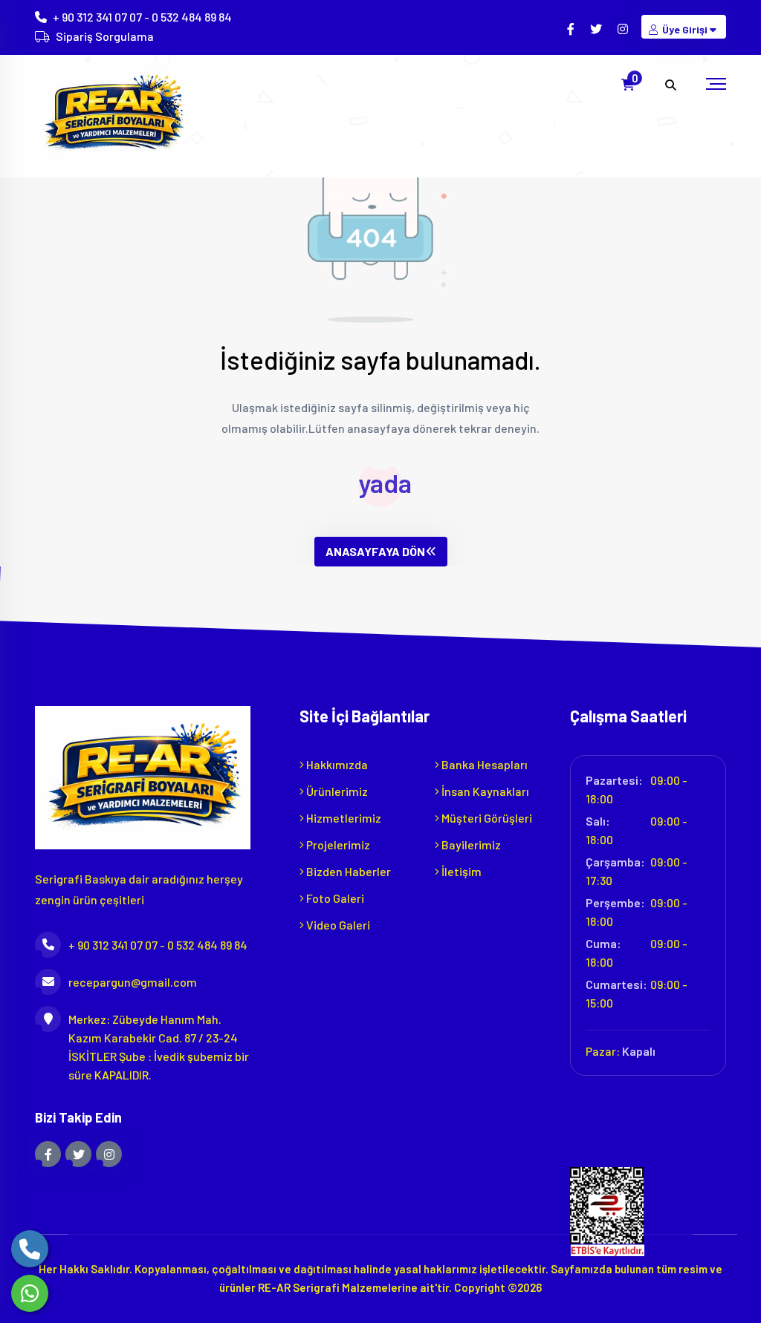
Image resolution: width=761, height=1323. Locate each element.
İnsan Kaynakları (484, 791)
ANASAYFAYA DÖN (375, 551)
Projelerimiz (337, 844)
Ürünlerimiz (336, 791)
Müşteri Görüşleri (485, 818)
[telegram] (597, 28)
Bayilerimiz (470, 844)
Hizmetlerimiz (342, 818)
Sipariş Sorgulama (105, 36)
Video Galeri (337, 925)
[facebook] (572, 28)
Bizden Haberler (347, 871)
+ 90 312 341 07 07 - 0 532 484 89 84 (142, 17)
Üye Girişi (685, 29)
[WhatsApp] (29, 1293)
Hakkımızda (336, 764)
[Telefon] (29, 1248)
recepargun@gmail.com (132, 982)
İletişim (460, 871)
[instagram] (624, 28)
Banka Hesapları (483, 764)
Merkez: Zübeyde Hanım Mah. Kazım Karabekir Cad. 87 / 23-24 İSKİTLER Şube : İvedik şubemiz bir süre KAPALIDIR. (158, 1047)
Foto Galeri (334, 898)
